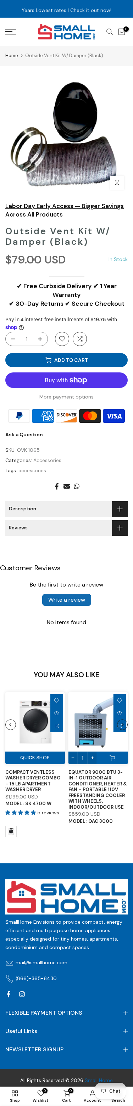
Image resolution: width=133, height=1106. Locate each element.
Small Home (99, 1080)
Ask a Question (24, 434)
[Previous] (10, 724)
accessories (32, 470)
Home (11, 56)
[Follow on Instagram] (22, 994)
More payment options (66, 397)
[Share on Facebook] (57, 486)
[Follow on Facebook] (8, 994)
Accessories (47, 460)
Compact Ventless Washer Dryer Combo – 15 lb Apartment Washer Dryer (33, 780)
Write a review (66, 599)
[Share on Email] (66, 486)
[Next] (122, 724)
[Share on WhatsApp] (76, 486)
